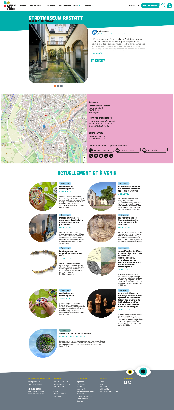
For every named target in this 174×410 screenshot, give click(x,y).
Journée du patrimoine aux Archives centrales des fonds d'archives (129, 189)
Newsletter (81, 384)
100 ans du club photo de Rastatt (75, 333)
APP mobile (104, 389)
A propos (80, 382)
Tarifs (102, 382)
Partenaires (57, 396)
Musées (23, 5)
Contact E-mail (128, 150)
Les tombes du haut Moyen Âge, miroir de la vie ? (70, 253)
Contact (56, 391)
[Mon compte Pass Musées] (169, 5)
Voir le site (153, 150)
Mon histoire (81, 389)
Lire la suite (97, 53)
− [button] (84, 160)
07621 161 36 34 (38, 394)
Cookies (80, 401)
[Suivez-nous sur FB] (125, 382)
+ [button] (84, 157)
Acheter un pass (150, 6)
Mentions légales (59, 394)
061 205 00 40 (38, 389)
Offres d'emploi (82, 399)
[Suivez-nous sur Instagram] (130, 382)
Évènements (50, 5)
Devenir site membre (84, 396)
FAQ (101, 384)
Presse (79, 387)
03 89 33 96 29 (38, 391)
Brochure (103, 387)
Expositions (35, 5)
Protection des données (109, 391)
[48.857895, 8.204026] (44, 126)
